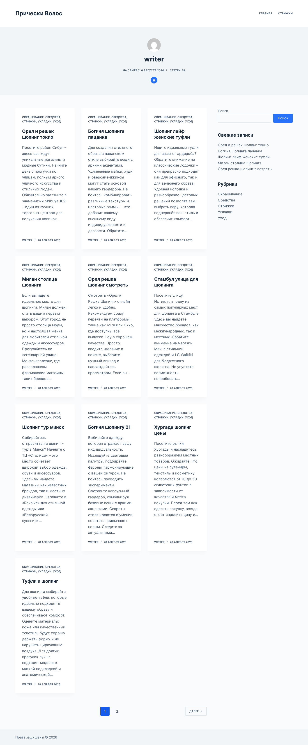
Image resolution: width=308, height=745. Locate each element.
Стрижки (285, 13)
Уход (57, 121)
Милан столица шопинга (240, 163)
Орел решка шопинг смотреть (245, 169)
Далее (194, 711)
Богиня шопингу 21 (109, 427)
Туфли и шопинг (40, 581)
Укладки (44, 121)
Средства (52, 117)
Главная (265, 13)
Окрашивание (33, 117)
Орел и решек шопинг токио (243, 145)
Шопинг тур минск (43, 427)
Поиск (223, 111)
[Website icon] (154, 80)
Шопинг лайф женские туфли (244, 157)
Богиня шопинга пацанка (240, 151)
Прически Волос (38, 13)
